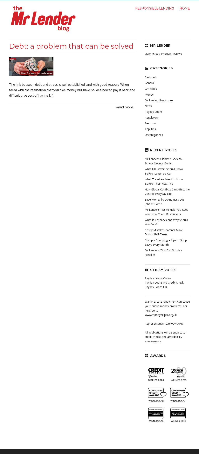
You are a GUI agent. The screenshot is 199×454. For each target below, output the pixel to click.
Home (185, 8)
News (148, 106)
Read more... (125, 107)
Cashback (151, 77)
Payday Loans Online (158, 278)
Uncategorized (154, 135)
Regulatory (151, 117)
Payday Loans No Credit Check (164, 282)
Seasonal (150, 123)
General (149, 83)
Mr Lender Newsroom (159, 100)
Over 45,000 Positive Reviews (163, 54)
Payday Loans (153, 112)
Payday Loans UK (156, 287)
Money (149, 94)
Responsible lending (154, 8)
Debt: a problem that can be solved (71, 46)
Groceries (151, 89)
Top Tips (150, 129)
